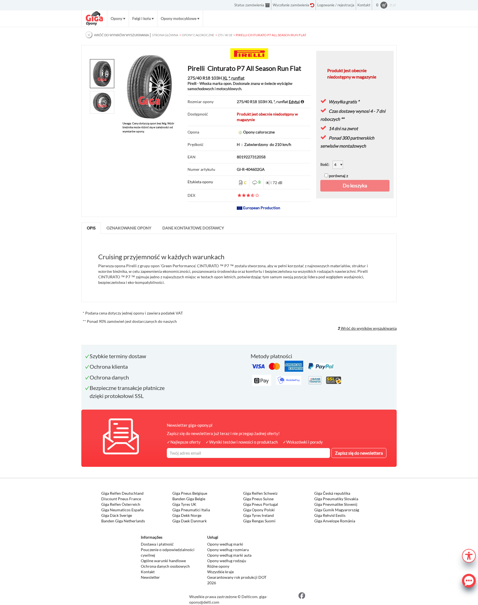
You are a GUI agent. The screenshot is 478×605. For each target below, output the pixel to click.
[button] (469, 555)
